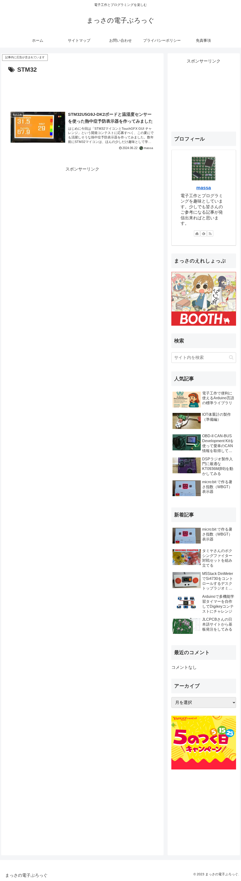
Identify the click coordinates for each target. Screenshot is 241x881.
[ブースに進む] (203, 298)
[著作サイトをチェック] (197, 233)
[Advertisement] (82, 89)
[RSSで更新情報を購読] (210, 233)
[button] (231, 357)
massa (203, 187)
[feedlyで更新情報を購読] (204, 233)
